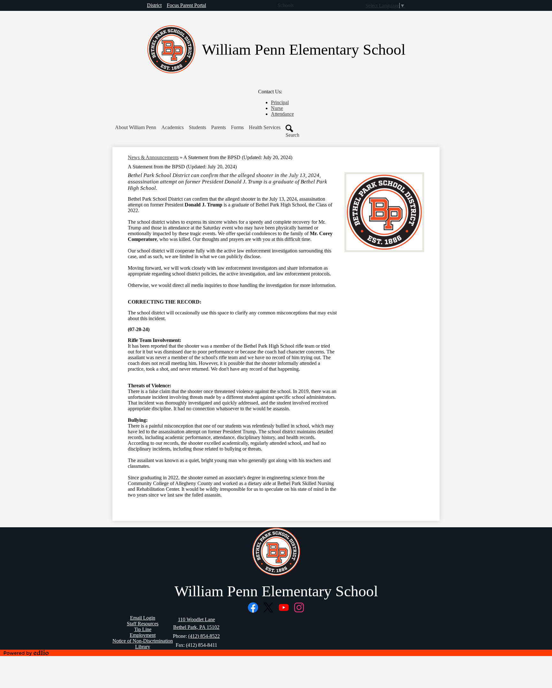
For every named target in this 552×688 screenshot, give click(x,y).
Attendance (282, 114)
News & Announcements (153, 157)
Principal (280, 102)
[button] (135, 127)
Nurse (277, 108)
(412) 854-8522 (204, 636)
